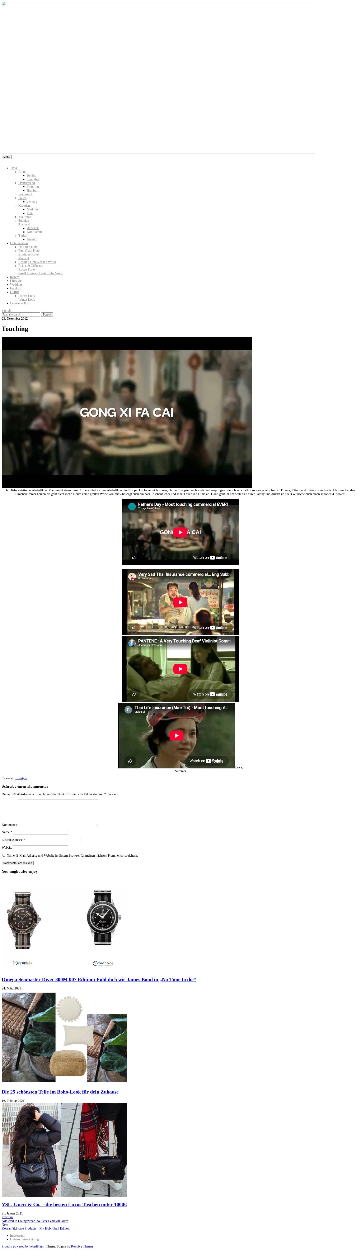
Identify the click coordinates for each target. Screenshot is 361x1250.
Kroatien (24, 205)
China (22, 171)
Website (7, 847)
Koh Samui (34, 232)
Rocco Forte (26, 269)
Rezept (14, 277)
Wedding (16, 284)
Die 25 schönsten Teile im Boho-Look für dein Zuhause (60, 1092)
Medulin (32, 209)
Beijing (31, 175)
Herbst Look (26, 296)
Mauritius (24, 217)
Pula (30, 213)
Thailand (24, 224)
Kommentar (9, 825)
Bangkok (33, 228)
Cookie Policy (19, 303)
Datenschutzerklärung (24, 1239)
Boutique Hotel (28, 254)
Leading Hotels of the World (37, 262)
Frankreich (25, 194)
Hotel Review (19, 243)
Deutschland (26, 183)
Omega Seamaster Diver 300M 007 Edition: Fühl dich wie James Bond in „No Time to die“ (99, 979)
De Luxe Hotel (28, 247)
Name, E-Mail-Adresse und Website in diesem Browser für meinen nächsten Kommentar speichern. (72, 855)
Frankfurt (33, 186)
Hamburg (33, 190)
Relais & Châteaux (30, 265)
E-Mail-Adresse (13, 840)
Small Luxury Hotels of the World (40, 273)
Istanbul (32, 239)
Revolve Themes (82, 1246)
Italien (22, 198)
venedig (32, 201)
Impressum (17, 1235)
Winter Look (26, 299)
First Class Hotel (29, 250)
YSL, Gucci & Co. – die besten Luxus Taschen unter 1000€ (64, 1204)
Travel (14, 168)
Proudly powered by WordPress (23, 1246)
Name (7, 832)
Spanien (23, 220)
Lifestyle (16, 280)
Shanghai (33, 179)
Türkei (22, 235)
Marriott (23, 258)
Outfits (14, 292)
